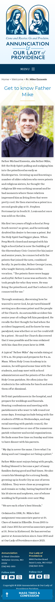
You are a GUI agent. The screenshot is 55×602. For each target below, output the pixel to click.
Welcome (17, 79)
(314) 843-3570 (36, 565)
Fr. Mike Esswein (36, 79)
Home (5, 79)
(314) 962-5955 (8, 566)
